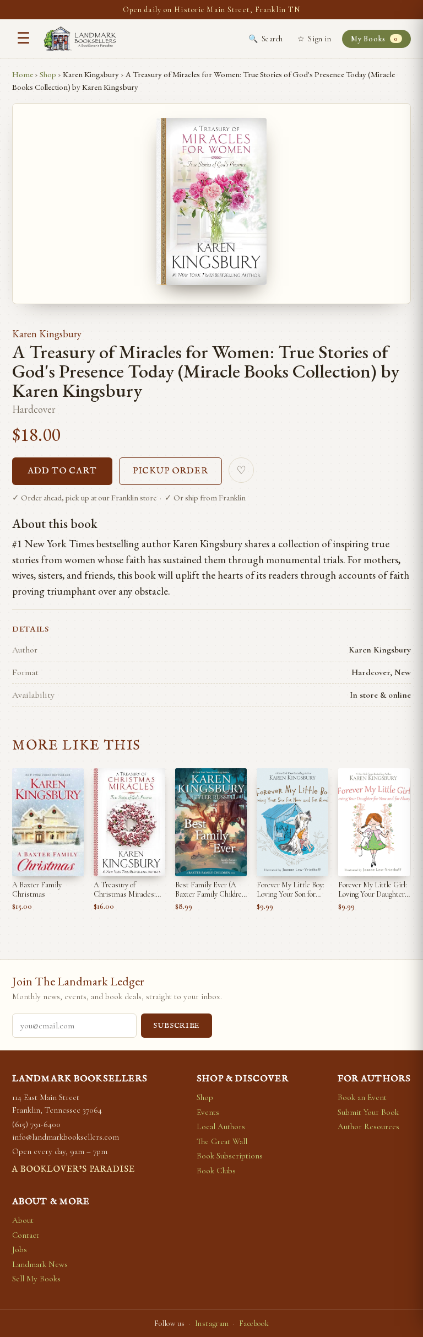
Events (208, 1112)
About (23, 1220)
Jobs (19, 1249)
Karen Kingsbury (47, 333)
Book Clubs (216, 1171)
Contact (25, 1235)
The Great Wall (222, 1141)
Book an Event (362, 1097)
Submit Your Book (368, 1112)
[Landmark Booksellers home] (79, 38)
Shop (48, 74)
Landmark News (40, 1264)
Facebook (254, 1323)
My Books (374, 39)
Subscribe (176, 1026)
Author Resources (368, 1126)
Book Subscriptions (230, 1156)
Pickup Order (171, 471)
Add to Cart (62, 471)
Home (22, 74)
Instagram (212, 1323)
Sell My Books (36, 1279)
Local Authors (221, 1126)
